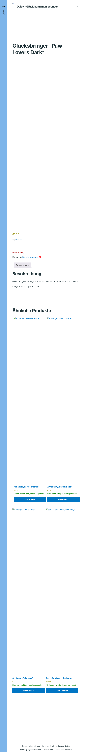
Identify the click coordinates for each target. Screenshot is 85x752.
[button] (3, 376)
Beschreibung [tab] (22, 265)
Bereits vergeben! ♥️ (32, 257)
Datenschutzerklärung (31, 746)
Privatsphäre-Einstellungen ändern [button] (56, 746)
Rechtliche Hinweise (63, 749)
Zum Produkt (30, 499)
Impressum (48, 749)
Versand (19, 240)
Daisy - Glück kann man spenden (38, 6)
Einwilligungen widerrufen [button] (30, 749)
